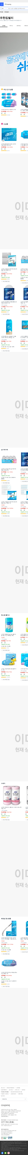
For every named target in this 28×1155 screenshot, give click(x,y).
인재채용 (18, 1087)
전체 (2, 8)
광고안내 (3, 1095)
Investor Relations (10, 1087)
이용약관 (23, 1089)
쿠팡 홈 (1, 12)
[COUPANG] (5, 1106)
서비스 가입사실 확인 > (5, 1134)
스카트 (3, 25)
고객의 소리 (17, 1089)
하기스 (11, 25)
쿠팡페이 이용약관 (5, 1093)
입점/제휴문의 (4, 1089)
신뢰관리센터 (13, 1093)
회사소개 (3, 1087)
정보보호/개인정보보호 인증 (16, 1091)
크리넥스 (19, 25)
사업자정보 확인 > (4, 1116)
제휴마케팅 (20, 1093)
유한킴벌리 (6, 12)
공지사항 (11, 1089)
